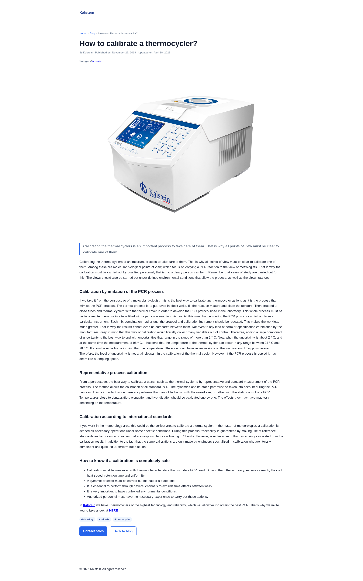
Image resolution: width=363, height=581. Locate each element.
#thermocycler (122, 519)
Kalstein (86, 12)
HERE (113, 510)
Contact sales (93, 531)
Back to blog (123, 531)
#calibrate (104, 519)
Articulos (97, 60)
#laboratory (87, 519)
